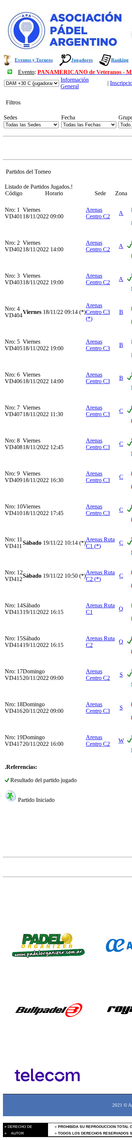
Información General (74, 83)
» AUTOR (13, 1133)
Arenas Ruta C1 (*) (100, 542)
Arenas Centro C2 (98, 213)
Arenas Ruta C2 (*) (100, 575)
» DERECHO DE (17, 1127)
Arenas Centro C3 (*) (98, 312)
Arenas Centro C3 (98, 344)
